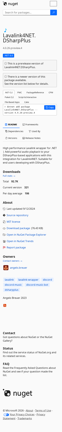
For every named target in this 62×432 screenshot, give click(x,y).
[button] (49, 107)
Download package (18, 228)
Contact (9, 333)
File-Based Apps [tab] (12, 102)
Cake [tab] (26, 102)
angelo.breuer (18, 267)
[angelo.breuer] (6, 268)
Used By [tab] (35, 131)
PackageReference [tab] (35, 92)
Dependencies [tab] (15, 131)
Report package (16, 247)
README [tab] (12, 124)
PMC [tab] (19, 92)
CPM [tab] (51, 92)
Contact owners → (12, 260)
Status (8, 348)
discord (47, 279)
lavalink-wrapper (28, 279)
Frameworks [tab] (31, 124)
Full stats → (9, 175)
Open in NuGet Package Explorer (26, 234)
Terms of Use (43, 410)
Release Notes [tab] (33, 138)
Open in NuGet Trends (20, 241)
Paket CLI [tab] (9, 97)
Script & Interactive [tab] (27, 97)
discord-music (13, 284)
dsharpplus (11, 290)
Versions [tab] (12, 138)
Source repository (17, 215)
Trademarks (24, 418)
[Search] (53, 12)
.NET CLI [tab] (9, 92)
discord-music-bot (37, 284)
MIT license (13, 221)
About (29, 410)
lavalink (9, 279)
